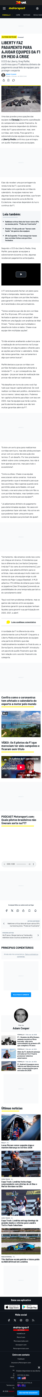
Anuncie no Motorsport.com (21, 1363)
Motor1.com (21, 1337)
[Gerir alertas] (35, 910)
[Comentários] (14, 80)
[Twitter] (12, 910)
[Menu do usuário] (37, 8)
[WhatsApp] (17, 910)
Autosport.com (21, 1345)
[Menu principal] (4, 8)
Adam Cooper (11, 74)
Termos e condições (13, 1385)
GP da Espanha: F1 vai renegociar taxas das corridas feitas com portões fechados (21, 237)
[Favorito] (8, 80)
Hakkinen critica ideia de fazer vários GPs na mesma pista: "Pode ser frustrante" (22, 222)
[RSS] (33, 1320)
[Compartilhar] (3, 80)
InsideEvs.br (21, 1333)
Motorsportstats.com (21, 1348)
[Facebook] (6, 910)
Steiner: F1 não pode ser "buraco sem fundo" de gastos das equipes (20, 229)
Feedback (21, 1359)
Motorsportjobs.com (21, 1341)
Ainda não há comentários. (21, 955)
